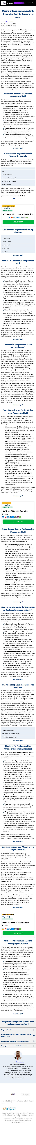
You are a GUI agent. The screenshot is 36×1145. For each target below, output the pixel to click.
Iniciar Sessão (30, 3)
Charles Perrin (9, 22)
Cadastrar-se (20, 3)
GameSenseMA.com (18, 1122)
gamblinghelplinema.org (10, 1115)
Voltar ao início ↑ (18, 199)
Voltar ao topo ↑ (18, 148)
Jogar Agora (18, 933)
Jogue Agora (18, 222)
